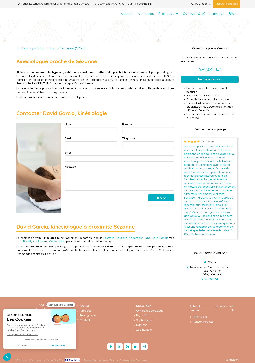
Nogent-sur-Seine (139, 237)
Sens (155, 237)
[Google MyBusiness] (127, 346)
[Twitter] (119, 346)
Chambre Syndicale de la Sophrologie (129, 360)
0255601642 (210, 69)
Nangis (163, 237)
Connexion (232, 359)
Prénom (127, 124)
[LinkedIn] (135, 346)
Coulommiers (57, 241)
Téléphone (128, 138)
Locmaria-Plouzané (115, 237)
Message (70, 166)
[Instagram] (144, 346)
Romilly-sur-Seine (34, 241)
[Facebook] (110, 346)
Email (68, 138)
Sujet (68, 152)
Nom (68, 124)
